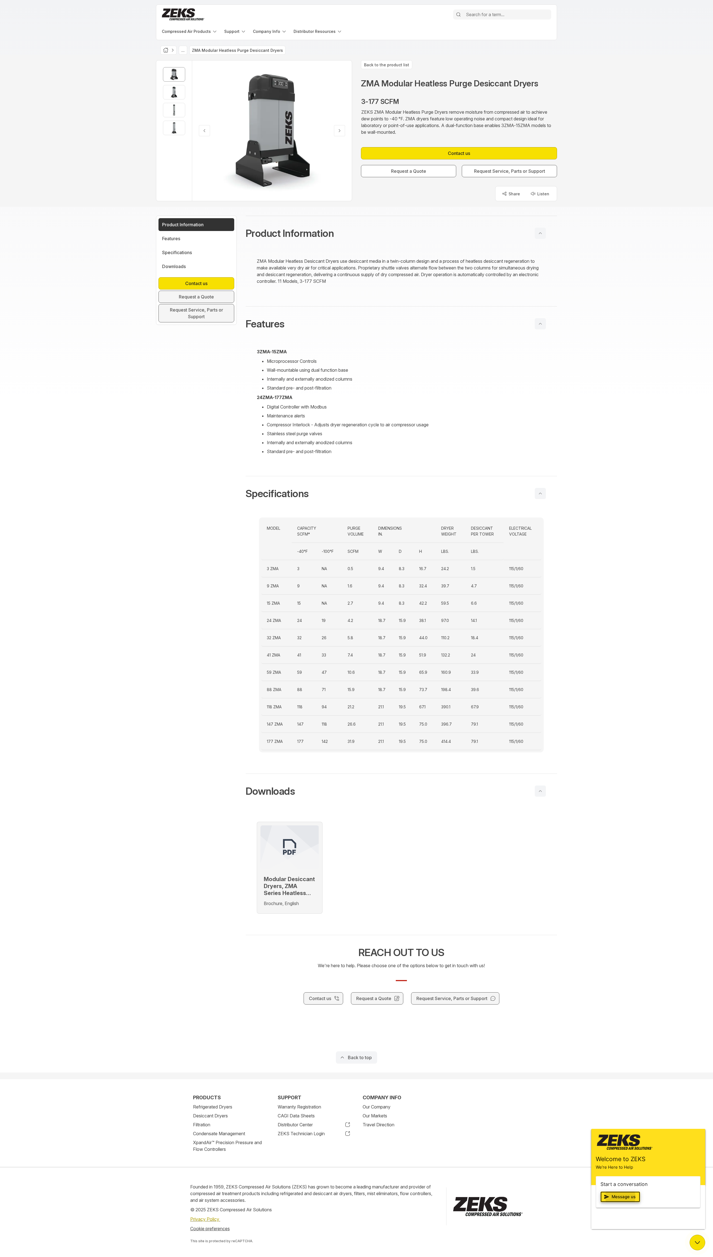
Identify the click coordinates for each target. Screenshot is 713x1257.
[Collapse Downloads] (540, 791)
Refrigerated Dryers (212, 1107)
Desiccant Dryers (210, 1116)
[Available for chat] (697, 1242)
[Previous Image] (204, 130)
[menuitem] (190, 31)
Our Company (376, 1107)
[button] (401, 233)
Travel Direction (378, 1124)
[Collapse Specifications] (540, 493)
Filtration (201, 1124)
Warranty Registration (299, 1107)
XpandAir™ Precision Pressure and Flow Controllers (227, 1146)
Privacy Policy (205, 1219)
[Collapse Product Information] (540, 233)
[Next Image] (339, 130)
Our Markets (375, 1116)
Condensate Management (219, 1133)
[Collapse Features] (540, 323)
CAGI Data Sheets (296, 1116)
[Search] (458, 14)
